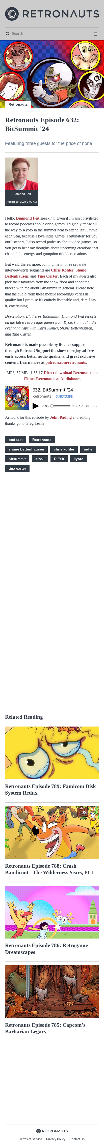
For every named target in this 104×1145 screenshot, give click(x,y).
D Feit (59, 459)
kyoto (79, 459)
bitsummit (17, 459)
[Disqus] (52, 558)
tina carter (17, 468)
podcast (16, 440)
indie (88, 449)
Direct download (58, 373)
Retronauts (18, 104)
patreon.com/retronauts (65, 362)
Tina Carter (47, 276)
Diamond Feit (27, 218)
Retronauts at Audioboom (58, 379)
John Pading (61, 417)
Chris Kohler (62, 270)
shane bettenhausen (26, 449)
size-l (39, 459)
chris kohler (64, 449)
